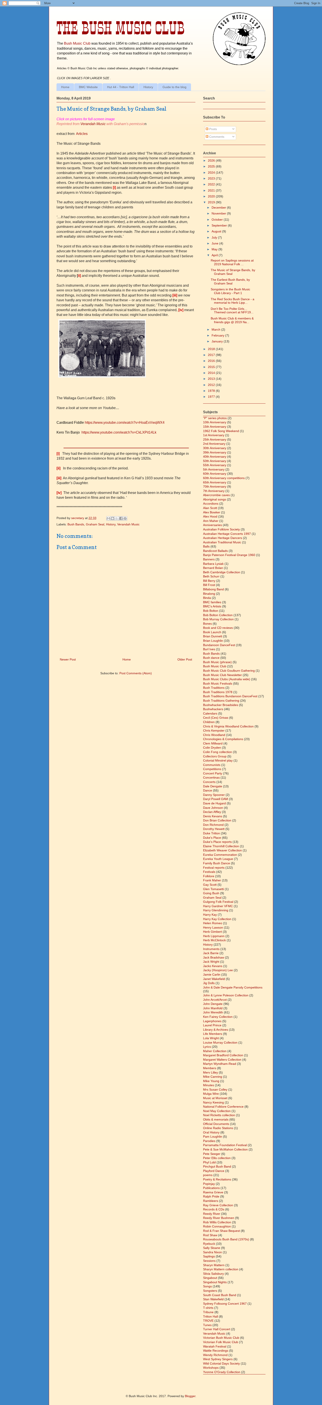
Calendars (210, 713)
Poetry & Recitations (217, 1179)
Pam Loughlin (212, 1136)
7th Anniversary (214, 491)
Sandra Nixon (212, 1252)
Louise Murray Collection (220, 1042)
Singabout (210, 1277)
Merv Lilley (210, 1072)
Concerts (209, 782)
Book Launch (212, 632)
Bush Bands (75, 524)
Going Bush (211, 893)
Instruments (211, 949)
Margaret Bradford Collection (223, 1055)
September (220, 225)
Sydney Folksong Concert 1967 (225, 1303)
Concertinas (211, 777)
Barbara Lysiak (213, 563)
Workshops (211, 1367)
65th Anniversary (214, 482)
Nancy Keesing (213, 1102)
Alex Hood (210, 516)
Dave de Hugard (214, 803)
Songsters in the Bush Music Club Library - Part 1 (230, 291)
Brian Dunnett (212, 636)
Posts (212, 129)
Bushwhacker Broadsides (220, 705)
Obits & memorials (215, 1119)
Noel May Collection (217, 1111)
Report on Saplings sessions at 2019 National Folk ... (232, 262)
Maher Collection (214, 1051)
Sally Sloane (211, 1248)
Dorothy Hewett (214, 829)
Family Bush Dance (216, 863)
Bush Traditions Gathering (221, 700)
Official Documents (216, 1124)
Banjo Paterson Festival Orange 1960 (229, 555)
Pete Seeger (211, 1154)
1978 (212, 390)
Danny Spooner (214, 795)
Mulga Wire (211, 1093)
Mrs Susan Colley (215, 1089)
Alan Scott (210, 508)
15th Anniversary (214, 426)
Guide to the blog (174, 87)
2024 (212, 172)
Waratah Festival (214, 1346)
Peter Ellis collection (217, 1158)
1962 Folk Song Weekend (221, 431)
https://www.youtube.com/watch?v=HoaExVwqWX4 (125, 422)
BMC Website (88, 87)
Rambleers (210, 1201)
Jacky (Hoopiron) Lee (218, 970)
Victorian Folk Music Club (220, 1342)
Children (209, 722)
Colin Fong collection (217, 752)
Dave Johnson (213, 807)
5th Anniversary (214, 469)
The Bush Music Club (120, 28)
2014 (212, 373)
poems (207, 1175)
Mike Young (211, 1081)
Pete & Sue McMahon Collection (225, 1149)
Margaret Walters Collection (222, 1059)
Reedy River (211, 1213)
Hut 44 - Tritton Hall (120, 87)
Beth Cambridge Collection (221, 572)
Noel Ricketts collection (219, 1115)
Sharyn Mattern (214, 1265)
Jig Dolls (209, 983)
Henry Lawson (213, 927)
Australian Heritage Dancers (222, 538)
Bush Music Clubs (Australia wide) (226, 679)
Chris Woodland (214, 735)
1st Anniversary (213, 435)
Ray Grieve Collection (218, 1205)
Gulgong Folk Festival (218, 901)
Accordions (210, 503)
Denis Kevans (212, 816)
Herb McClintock (214, 940)
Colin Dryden (212, 747)
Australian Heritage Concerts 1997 (227, 533)
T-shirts (208, 1307)
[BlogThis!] (112, 518)
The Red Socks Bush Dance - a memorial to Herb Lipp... (232, 301)
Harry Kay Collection (217, 919)
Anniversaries (212, 525)
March (216, 329)
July (215, 237)
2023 (212, 178)
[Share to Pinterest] (125, 518)
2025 (212, 166)
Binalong (209, 593)
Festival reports (214, 867)
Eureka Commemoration (220, 854)
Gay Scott (210, 884)
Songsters (210, 1290)
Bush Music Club (77, 43)
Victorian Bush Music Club (221, 1337)
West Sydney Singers (218, 1359)
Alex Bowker (211, 512)
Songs (207, 1286)
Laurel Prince (212, 1025)
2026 (212, 160)
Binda (207, 598)
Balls (206, 546)
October (218, 219)
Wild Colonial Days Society (221, 1363)
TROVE (208, 1320)
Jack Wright (211, 961)
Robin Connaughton (217, 1226)
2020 (212, 196)
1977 (212, 396)
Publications (211, 1188)
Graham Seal (95, 524)
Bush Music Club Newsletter (222, 675)
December (219, 207)
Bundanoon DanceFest (219, 645)
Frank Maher (212, 880)
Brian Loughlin (213, 640)
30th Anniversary (214, 448)
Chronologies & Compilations (223, 739)
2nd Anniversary (214, 443)
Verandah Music (93, 124)
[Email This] (108, 518)
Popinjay (209, 1183)
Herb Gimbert (212, 931)
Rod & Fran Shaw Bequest (221, 1230)
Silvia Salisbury (213, 1273)
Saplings (209, 1256)
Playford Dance (213, 1171)
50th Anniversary (214, 461)
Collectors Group (214, 756)
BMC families (212, 602)
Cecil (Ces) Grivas (215, 717)
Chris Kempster (214, 730)
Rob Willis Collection (217, 1222)
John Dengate (213, 1004)
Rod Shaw (210, 1235)
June (215, 243)
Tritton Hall (210, 1316)
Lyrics (207, 1046)
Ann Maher (210, 521)
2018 (212, 349)
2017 (212, 355)
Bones (207, 623)
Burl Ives (209, 649)
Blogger (190, 1396)
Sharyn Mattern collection (220, 1269)
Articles (82, 134)
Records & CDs (213, 1209)
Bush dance (211, 657)
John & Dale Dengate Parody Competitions (232, 987)
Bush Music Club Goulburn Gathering (229, 670)
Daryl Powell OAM (215, 799)
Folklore (208, 876)
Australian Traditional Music (222, 542)
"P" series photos (215, 418)
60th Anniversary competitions (224, 478)
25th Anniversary (214, 439)
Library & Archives (215, 1029)
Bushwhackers (213, 709)
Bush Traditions (214, 687)
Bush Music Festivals (217, 683)
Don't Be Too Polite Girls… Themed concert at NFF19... (232, 310)
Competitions (212, 769)
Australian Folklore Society (221, 529)
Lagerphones (212, 1021)
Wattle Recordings (215, 1350)
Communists (211, 765)
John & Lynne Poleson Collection (225, 995)
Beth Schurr (211, 576)
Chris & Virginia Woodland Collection (228, 726)
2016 (212, 361)
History (148, 87)
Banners (209, 559)
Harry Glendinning (215, 910)
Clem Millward (213, 743)
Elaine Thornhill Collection (221, 846)
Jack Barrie (211, 953)
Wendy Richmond (215, 1355)
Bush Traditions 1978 (217, 692)
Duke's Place (212, 837)
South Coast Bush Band (219, 1295)
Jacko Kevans (212, 966)
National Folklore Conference (223, 1106)
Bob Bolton (210, 610)
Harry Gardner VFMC (218, 906)
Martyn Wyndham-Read (219, 1063)
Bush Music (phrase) (217, 662)
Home (65, 87)
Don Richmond (213, 824)
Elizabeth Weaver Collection (222, 850)
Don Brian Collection (217, 820)
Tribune (208, 1312)
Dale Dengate (212, 786)
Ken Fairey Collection (218, 1016)
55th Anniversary (214, 465)
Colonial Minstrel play (218, 760)
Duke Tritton (211, 833)
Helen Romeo (212, 923)
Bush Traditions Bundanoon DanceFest (230, 696)
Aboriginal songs (214, 499)
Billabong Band (213, 589)
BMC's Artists (212, 606)
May (215, 249)
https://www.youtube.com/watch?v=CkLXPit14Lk (118, 432)
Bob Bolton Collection (218, 615)
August (217, 231)
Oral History (211, 1132)
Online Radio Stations (218, 1128)
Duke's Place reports (217, 842)
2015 (212, 367)
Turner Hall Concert (216, 1329)
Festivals (209, 871)
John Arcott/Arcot (215, 999)
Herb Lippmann (214, 936)
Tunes (207, 1325)
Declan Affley (212, 812)
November (219, 213)
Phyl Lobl (209, 1162)
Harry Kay (210, 914)
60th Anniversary (214, 473)
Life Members (212, 1033)
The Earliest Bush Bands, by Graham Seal (230, 281)
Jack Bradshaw (213, 957)
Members (209, 1068)
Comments (216, 136)
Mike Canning (212, 1076)
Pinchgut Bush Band (217, 1166)
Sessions (209, 1260)
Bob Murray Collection (218, 619)
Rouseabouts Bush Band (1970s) (226, 1239)
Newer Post (68, 659)
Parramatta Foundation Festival (225, 1145)
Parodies (209, 1141)
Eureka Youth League (218, 859)
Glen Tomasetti (213, 889)
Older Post (184, 659)
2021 (212, 190)
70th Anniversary (214, 486)
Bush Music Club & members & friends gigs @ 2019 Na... (232, 320)
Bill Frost (209, 585)
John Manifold (213, 1008)
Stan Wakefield (213, 1299)
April (215, 255)
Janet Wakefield (214, 979)
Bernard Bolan (213, 568)
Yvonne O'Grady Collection (221, 1372)
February (218, 335)
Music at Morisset (215, 1098)
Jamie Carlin (211, 974)
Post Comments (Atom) (135, 673)
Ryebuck (209, 1243)
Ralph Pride (211, 1196)
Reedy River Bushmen (218, 1218)
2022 (212, 184)
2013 (212, 378)
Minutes (208, 1085)
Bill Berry (209, 580)
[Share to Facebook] (121, 518)
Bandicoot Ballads (215, 551)
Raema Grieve (213, 1192)
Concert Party (212, 773)
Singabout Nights (215, 1282)
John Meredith (213, 1012)
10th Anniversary (214, 422)
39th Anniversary (214, 452)
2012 (212, 385)
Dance (207, 790)
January (218, 341)
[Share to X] (117, 518)
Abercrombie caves (216, 495)
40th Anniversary (214, 456)
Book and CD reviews (218, 627)
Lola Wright (211, 1038)
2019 (212, 202)
